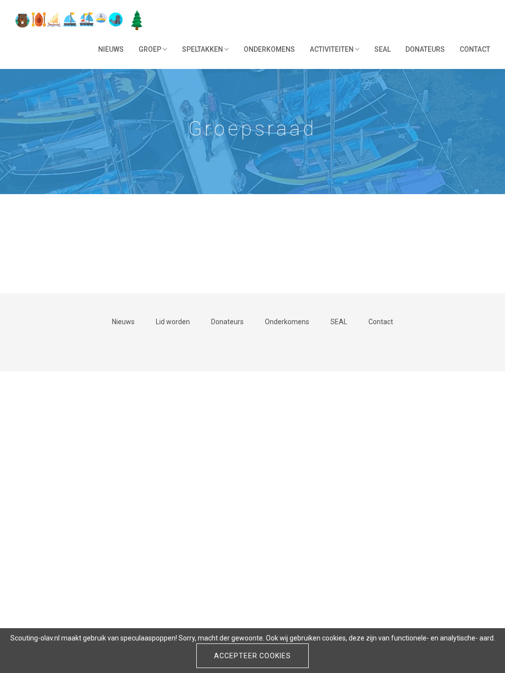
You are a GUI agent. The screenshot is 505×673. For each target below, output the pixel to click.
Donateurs (425, 49)
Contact (475, 49)
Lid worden (173, 322)
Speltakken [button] (203, 49)
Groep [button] (151, 49)
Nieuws (111, 49)
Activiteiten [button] (332, 49)
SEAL (382, 49)
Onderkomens (269, 49)
